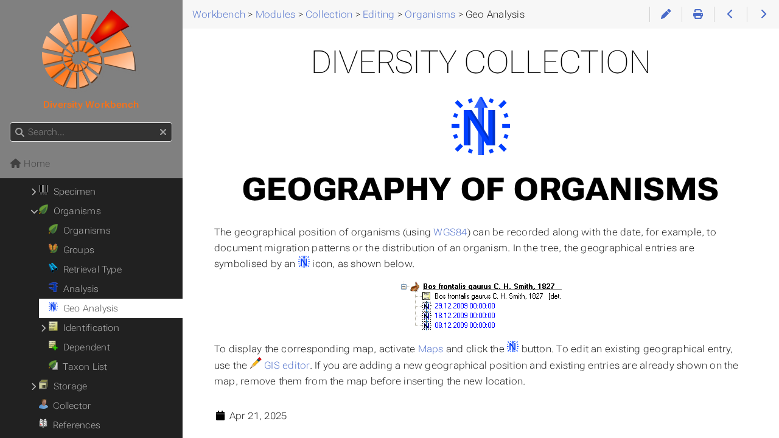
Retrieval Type (90, 269)
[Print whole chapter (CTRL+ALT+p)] (698, 15)
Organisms (74, 211)
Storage (67, 386)
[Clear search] (163, 132)
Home (35, 163)
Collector (69, 405)
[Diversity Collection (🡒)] (763, 15)
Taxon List (83, 366)
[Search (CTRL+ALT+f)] (19, 132)
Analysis (78, 288)
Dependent (84, 347)
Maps (431, 349)
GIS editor (286, 365)
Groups (76, 250)
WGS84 (450, 232)
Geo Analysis (88, 308)
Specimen (72, 191)
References (73, 425)
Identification (88, 327)
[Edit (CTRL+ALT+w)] (665, 15)
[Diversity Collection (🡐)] (730, 15)
